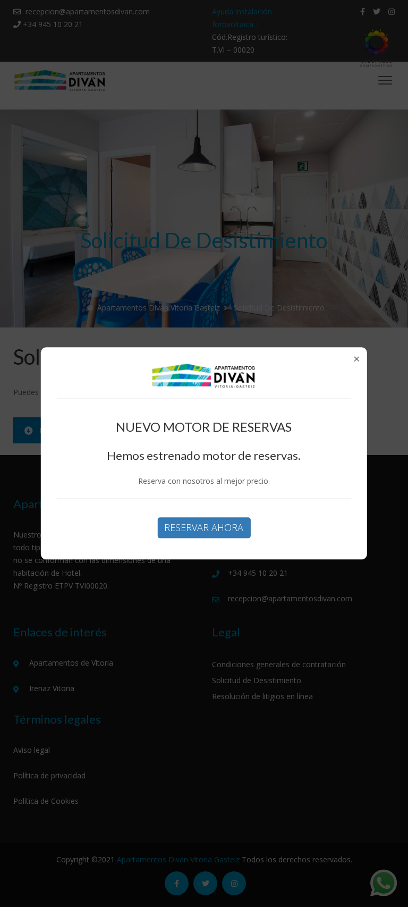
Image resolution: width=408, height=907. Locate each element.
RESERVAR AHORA (203, 527)
